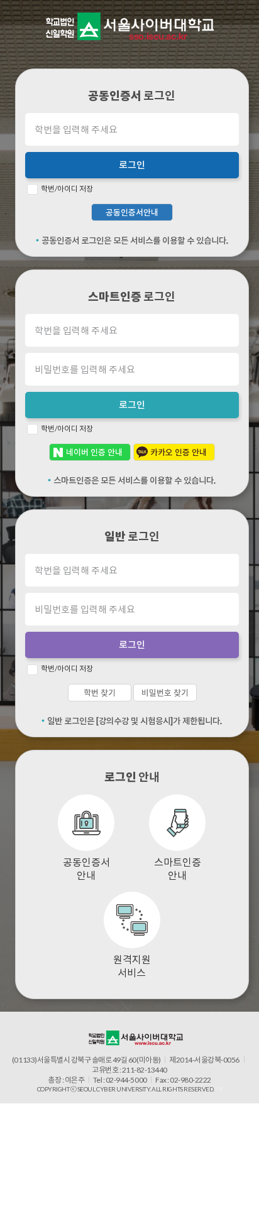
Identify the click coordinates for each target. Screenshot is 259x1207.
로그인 (132, 164)
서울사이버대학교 (130, 26)
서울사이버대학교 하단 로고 (136, 1038)
